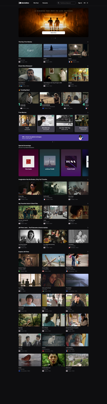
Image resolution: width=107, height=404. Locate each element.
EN (84, 3)
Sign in (80, 3)
